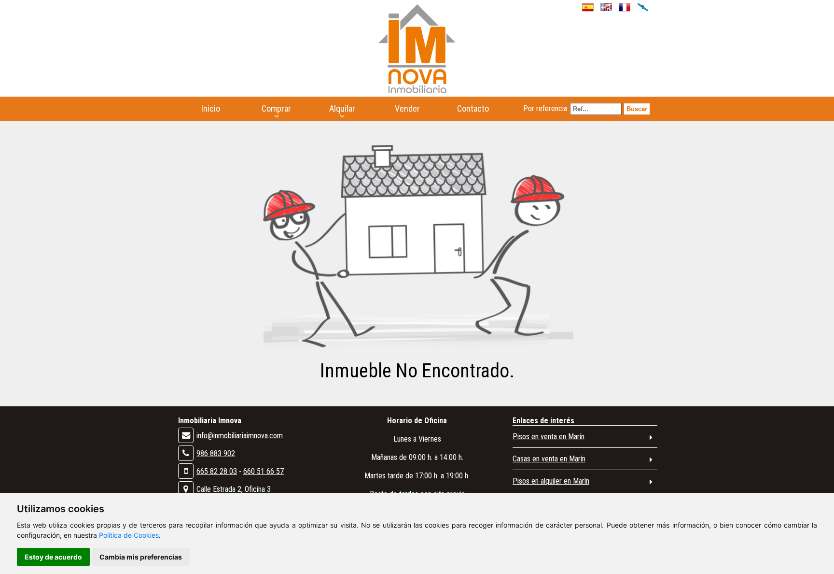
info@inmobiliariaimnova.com (239, 435)
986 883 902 (215, 453)
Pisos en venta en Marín (548, 436)
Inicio (210, 108)
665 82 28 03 (216, 471)
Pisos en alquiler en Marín (551, 481)
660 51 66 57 (263, 471)
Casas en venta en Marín (549, 458)
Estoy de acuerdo (53, 557)
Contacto (473, 108)
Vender (407, 108)
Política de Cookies (129, 535)
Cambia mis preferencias (140, 557)
